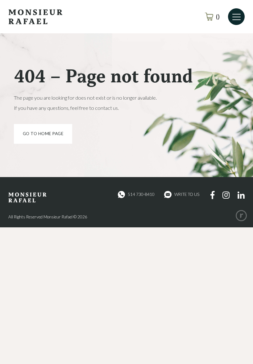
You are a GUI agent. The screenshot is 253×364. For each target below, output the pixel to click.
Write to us (186, 194)
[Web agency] (241, 215)
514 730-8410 (141, 194)
